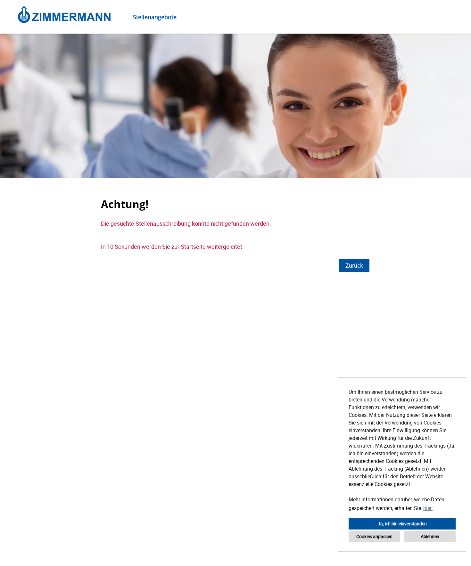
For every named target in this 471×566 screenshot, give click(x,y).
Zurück (354, 265)
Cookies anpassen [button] (374, 536)
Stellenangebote (155, 17)
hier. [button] (428, 508)
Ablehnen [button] (430, 536)
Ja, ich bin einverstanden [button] (402, 524)
